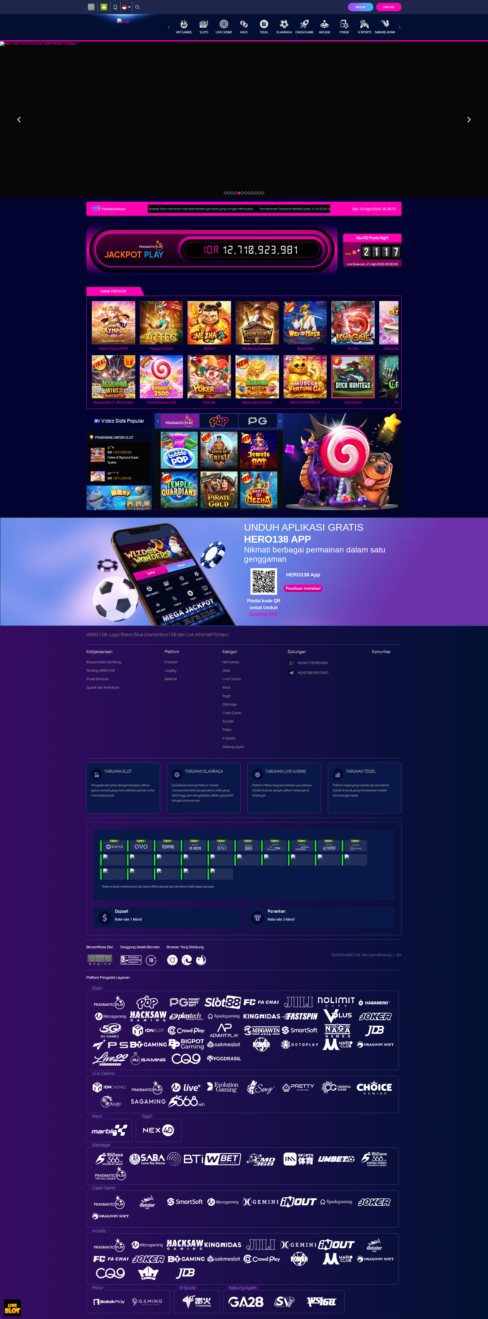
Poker (344, 32)
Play (154, 255)
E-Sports (364, 32)
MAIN (117, 322)
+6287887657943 (312, 672)
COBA (182, 444)
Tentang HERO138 (100, 670)
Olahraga (284, 32)
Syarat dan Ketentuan (102, 687)
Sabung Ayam (385, 32)
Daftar (388, 7)
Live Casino (224, 32)
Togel (264, 32)
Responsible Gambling (103, 662)
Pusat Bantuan (97, 679)
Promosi (171, 662)
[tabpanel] (244, 119)
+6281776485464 (312, 662)
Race (244, 32)
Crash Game (304, 32)
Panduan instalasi (303, 588)
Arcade (324, 32)
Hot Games (184, 32)
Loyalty (170, 670)
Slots (204, 32)
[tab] (180, 421)
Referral (171, 679)
